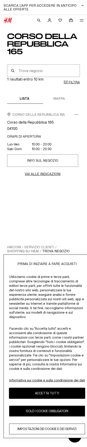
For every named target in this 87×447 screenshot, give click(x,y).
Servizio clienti (39, 247)
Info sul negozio (42, 160)
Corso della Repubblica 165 (38, 114)
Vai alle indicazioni (42, 174)
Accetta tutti (47, 393)
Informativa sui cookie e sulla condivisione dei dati (47, 380)
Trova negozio (56, 251)
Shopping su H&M (23, 251)
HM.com (14, 247)
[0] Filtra (72, 82)
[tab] (24, 98)
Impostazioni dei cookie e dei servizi (47, 429)
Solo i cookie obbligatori (47, 411)
